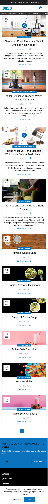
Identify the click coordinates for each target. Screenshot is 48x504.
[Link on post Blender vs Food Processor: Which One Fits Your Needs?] (24, 26)
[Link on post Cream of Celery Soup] (24, 305)
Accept (29, 500)
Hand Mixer (17, 146)
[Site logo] (7, 8)
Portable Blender (24, 37)
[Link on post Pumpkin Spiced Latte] (24, 241)
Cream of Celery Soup (24, 317)
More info (17, 500)
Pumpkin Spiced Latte (24, 252)
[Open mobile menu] (45, 8)
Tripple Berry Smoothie (24, 413)
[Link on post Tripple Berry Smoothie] (24, 402)
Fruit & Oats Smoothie (24, 349)
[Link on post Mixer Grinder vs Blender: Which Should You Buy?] (24, 81)
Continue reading (24, 64)
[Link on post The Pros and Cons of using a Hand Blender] (24, 190)
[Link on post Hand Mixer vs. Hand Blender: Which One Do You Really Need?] (24, 136)
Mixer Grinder (17, 92)
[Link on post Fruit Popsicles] (24, 370)
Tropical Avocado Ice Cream (24, 285)
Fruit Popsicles (24, 381)
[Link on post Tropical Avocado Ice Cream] (24, 273)
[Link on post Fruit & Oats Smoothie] (24, 338)
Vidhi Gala (20, 49)
